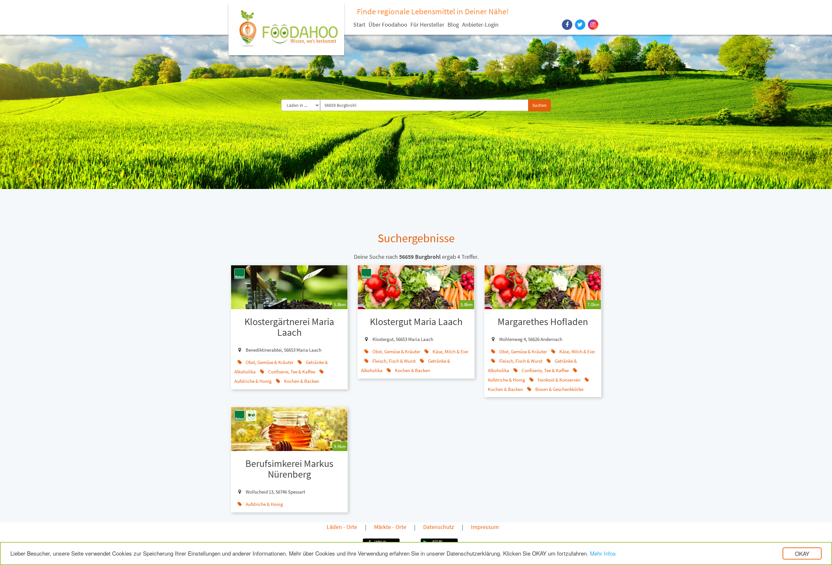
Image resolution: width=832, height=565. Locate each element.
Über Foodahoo (388, 24)
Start (359, 24)
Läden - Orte (342, 527)
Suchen (539, 105)
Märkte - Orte (390, 527)
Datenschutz (438, 527)
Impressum (485, 527)
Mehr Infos (603, 553)
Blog (453, 24)
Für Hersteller (427, 24)
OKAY (802, 553)
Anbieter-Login (480, 24)
